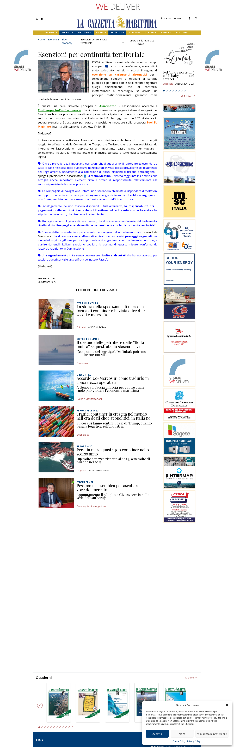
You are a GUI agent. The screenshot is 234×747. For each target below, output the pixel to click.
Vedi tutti (186, 95)
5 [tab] (176, 90)
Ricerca (101, 32)
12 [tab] (72, 727)
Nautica (166, 32)
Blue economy (67, 41)
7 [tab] (182, 90)
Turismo (134, 32)
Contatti (177, 18)
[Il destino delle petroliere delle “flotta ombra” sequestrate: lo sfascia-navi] (56, 350)
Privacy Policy (193, 741)
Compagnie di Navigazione (91, 506)
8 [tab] (185, 90)
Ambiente (51, 32)
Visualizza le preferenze (212, 734)
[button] (227, 705)
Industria (84, 32)
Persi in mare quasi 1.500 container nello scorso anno (113, 451)
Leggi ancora (179, 79)
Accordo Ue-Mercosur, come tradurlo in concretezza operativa (113, 380)
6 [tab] (179, 90)
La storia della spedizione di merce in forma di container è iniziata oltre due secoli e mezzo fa (111, 310)
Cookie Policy (179, 741)
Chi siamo (165, 18)
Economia (117, 32)
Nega (182, 734)
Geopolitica (83, 434)
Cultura (150, 32)
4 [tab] (173, 90)
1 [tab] (164, 90)
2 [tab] (167, 90)
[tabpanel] (179, 79)
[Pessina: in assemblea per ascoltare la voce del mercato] (56, 493)
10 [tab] (66, 727)
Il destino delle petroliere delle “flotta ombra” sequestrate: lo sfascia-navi (110, 344)
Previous (40, 705)
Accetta (157, 734)
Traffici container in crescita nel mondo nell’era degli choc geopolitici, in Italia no (114, 416)
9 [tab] (63, 727)
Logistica (82, 470)
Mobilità (67, 32)
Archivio (189, 677)
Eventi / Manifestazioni (89, 398)
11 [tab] (69, 727)
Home (41, 39)
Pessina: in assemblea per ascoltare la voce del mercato (110, 487)
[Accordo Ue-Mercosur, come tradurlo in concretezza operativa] (56, 386)
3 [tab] (170, 90)
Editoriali (182, 32)
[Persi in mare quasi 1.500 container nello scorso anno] (56, 457)
